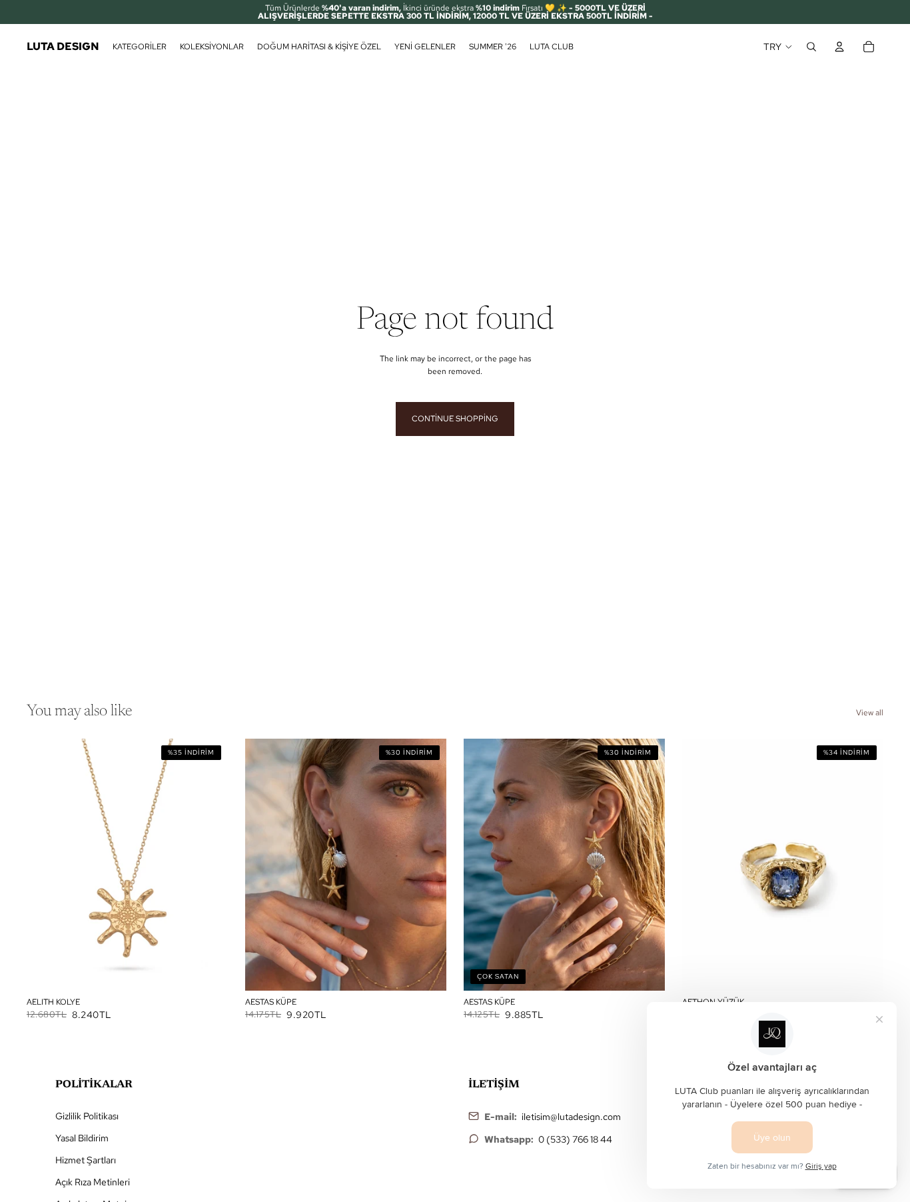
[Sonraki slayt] (208, 864)
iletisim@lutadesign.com (571, 1117)
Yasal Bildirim (82, 1138)
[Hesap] (839, 46)
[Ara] (811, 46)
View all (869, 712)
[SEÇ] (207, 970)
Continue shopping (455, 418)
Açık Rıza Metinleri (92, 1182)
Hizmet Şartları (85, 1160)
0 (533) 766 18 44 (575, 1139)
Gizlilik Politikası (87, 1116)
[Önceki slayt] (47, 864)
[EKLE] (426, 970)
